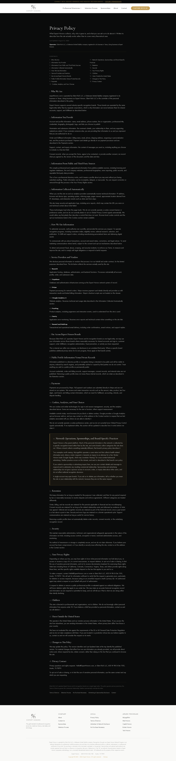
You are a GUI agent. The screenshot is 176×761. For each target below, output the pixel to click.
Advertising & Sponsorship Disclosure (99, 693)
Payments (53, 81)
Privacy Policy (94, 718)
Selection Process (91, 8)
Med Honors (126, 721)
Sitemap (105, 757)
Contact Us (61, 721)
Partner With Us (140, 8)
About (116, 8)
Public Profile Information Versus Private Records (65, 79)
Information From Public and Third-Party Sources (65, 65)
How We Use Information (58, 71)
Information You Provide (58, 63)
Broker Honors (127, 727)
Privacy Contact (96, 81)
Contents (54, 56)
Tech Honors (126, 731)
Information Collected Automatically (61, 68)
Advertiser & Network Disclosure (100, 724)
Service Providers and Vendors (60, 73)
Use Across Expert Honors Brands (60, 76)
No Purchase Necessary (79, 693)
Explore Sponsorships (113, 2)
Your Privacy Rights (97, 71)
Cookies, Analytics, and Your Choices (62, 84)
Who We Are (54, 60)
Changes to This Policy (98, 79)
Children (93, 73)
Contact (124, 8)
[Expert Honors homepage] (39, 717)
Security (93, 68)
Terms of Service (54, 693)
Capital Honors (127, 724)
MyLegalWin (126, 718)
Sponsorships (105, 8)
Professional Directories (71, 8)
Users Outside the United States (100, 76)
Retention (94, 65)
